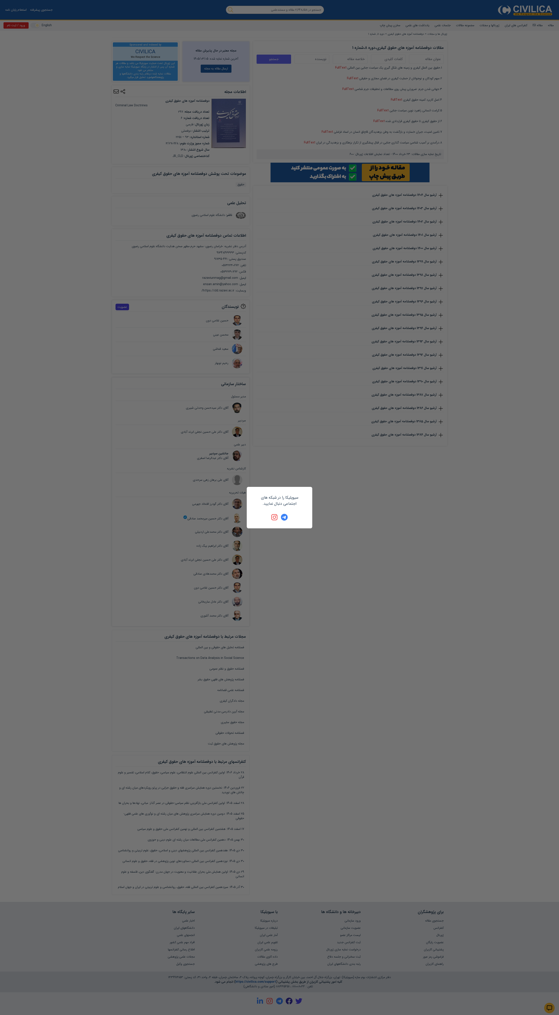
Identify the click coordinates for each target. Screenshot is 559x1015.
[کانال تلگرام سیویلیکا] (284, 517)
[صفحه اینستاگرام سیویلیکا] (274, 517)
